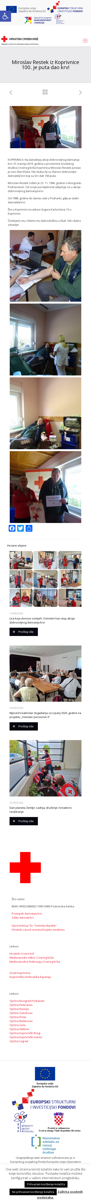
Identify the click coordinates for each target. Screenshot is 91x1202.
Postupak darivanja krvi (27, 913)
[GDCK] (20, 40)
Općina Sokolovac (21, 1013)
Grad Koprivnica (20, 973)
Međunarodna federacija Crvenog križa (35, 962)
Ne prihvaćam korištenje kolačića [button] (33, 1192)
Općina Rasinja (19, 1009)
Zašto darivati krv (23, 917)
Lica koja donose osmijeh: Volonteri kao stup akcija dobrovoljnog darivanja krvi (42, 620)
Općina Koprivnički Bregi (25, 1033)
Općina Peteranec (21, 1005)
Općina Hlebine (19, 1029)
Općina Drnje (18, 1017)
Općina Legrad (19, 1041)
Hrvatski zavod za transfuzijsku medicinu (38, 929)
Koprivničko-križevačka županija (30, 977)
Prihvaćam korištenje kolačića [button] (46, 1184)
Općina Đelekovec (21, 1021)
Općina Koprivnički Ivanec (26, 1037)
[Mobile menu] (85, 40)
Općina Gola (17, 1025)
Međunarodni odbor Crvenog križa (32, 957)
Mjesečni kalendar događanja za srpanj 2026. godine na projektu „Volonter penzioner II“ (45, 715)
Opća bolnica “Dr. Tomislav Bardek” (34, 925)
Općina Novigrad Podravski (27, 1001)
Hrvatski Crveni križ (22, 953)
